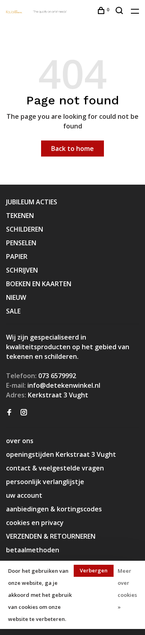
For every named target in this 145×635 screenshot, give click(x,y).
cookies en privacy (35, 522)
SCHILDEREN (24, 229)
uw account (24, 495)
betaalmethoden (32, 549)
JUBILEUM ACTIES (31, 201)
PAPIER (16, 256)
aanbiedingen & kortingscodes (54, 509)
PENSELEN (21, 242)
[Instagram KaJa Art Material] (24, 412)
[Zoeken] (120, 11)
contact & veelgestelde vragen (55, 468)
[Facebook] (9, 412)
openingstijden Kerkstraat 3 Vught (61, 454)
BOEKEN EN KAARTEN (38, 283)
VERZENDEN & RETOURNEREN (50, 536)
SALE (13, 311)
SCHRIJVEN (22, 270)
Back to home (72, 148)
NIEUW (16, 297)
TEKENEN (20, 215)
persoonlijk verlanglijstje (45, 481)
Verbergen (94, 570)
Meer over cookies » (127, 589)
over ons (19, 440)
